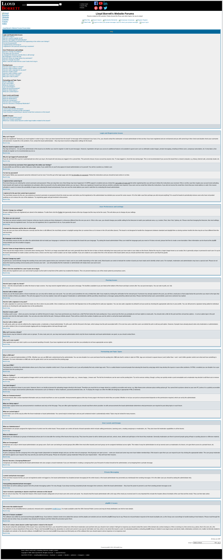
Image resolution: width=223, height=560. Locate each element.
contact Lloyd (84, 4)
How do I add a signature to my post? (14, 70)
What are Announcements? (11, 88)
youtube (60, 555)
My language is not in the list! (12, 56)
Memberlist (114, 20)
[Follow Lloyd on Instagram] (101, 10)
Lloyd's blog (83, 6)
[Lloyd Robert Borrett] (11, 10)
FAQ (88, 20)
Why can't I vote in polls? (10, 76)
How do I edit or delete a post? (12, 68)
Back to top (6, 143)
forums (82, 7)
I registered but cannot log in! (12, 45)
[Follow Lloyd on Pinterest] (96, 10)
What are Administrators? (11, 97)
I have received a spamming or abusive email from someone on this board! (26, 112)
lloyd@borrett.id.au (42, 555)
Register (145, 20)
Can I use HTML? (8, 83)
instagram (81, 555)
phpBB (108, 547)
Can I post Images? (9, 87)
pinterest (73, 555)
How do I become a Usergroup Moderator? (16, 103)
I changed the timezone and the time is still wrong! (18, 55)
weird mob (32, 550)
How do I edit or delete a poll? (12, 73)
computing (39, 550)
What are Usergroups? (10, 100)
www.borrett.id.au (60, 552)
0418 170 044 (28, 555)
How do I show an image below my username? (17, 58)
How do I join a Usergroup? (11, 102)
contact (56, 550)
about (27, 550)
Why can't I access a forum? (11, 75)
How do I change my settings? (12, 51)
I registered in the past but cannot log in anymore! (18, 46)
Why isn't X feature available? (12, 119)
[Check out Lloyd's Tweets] (105, 10)
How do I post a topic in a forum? (13, 67)
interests (45, 550)
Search (99, 20)
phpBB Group (56, 509)
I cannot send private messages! (13, 109)
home (22, 550)
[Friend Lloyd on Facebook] (96, 5)
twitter (88, 555)
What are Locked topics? (10, 91)
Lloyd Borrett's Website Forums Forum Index (16, 28)
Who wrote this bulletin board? (12, 117)
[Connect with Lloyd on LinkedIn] (105, 5)
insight (51, 550)
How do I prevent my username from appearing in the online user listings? (26, 41)
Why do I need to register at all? (13, 38)
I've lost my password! (10, 43)
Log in (147, 22)
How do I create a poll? (10, 71)
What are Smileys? (9, 85)
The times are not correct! (11, 53)
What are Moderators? (10, 98)
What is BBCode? (8, 82)
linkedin (67, 555)
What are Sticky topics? (10, 90)
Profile (89, 22)
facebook (52, 555)
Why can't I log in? (8, 36)
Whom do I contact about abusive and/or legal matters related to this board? (26, 120)
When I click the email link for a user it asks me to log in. (20, 61)
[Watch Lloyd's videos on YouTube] (101, 5)
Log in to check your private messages (127, 22)
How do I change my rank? (11, 60)
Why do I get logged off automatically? (15, 40)
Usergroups (131, 20)
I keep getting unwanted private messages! (16, 110)
